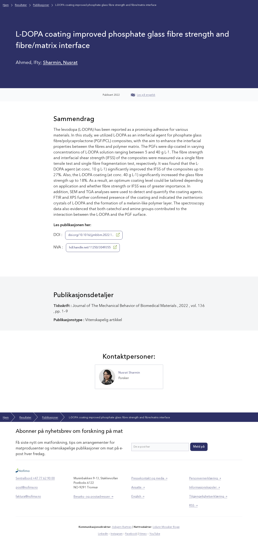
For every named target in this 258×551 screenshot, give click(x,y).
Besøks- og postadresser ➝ (93, 496)
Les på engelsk (146, 95)
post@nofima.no (27, 487)
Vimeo (143, 534)
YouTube (154, 534)
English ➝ (137, 496)
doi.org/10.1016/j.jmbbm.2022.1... (91, 235)
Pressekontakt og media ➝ (149, 478)
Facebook (131, 534)
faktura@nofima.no (28, 496)
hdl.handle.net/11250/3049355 (90, 247)
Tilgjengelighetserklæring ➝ (208, 496)
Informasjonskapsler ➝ (204, 487)
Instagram (117, 534)
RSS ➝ (193, 505)
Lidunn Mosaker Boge (166, 527)
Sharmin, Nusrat (60, 62)
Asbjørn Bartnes (122, 527)
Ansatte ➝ (138, 487)
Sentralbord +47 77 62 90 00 (35, 478)
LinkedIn (103, 534)
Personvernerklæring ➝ (205, 478)
